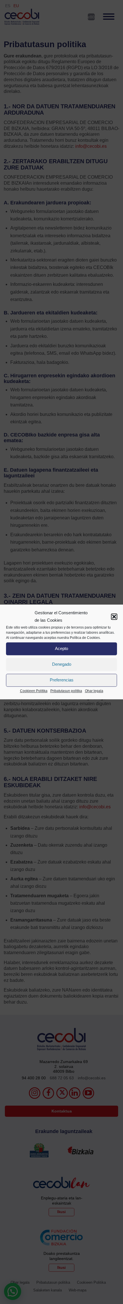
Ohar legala (94, 691)
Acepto (61, 648)
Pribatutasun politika (66, 691)
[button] (114, 617)
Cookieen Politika (33, 691)
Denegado (61, 664)
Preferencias (62, 680)
